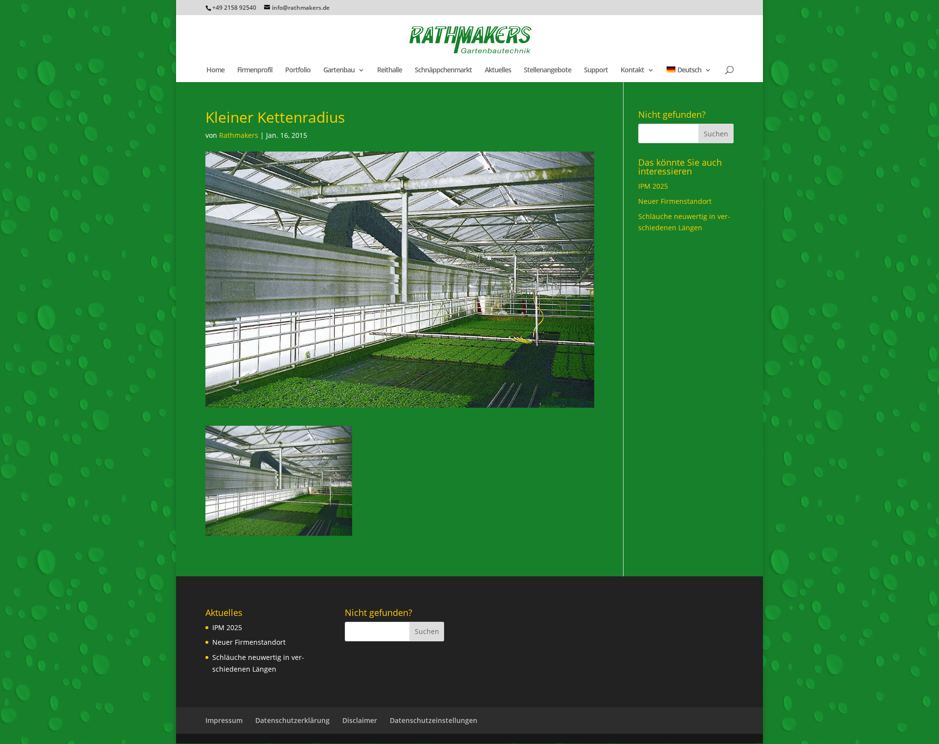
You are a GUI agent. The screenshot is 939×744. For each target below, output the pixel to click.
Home (215, 70)
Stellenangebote (547, 70)
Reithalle (389, 70)
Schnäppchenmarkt (443, 70)
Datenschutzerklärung (292, 720)
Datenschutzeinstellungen (433, 720)
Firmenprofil (254, 70)
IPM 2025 (653, 186)
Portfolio (298, 70)
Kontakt (632, 70)
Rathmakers (238, 135)
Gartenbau (339, 70)
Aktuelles (498, 70)
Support (596, 70)
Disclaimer (359, 720)
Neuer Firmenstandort (675, 201)
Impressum (224, 720)
